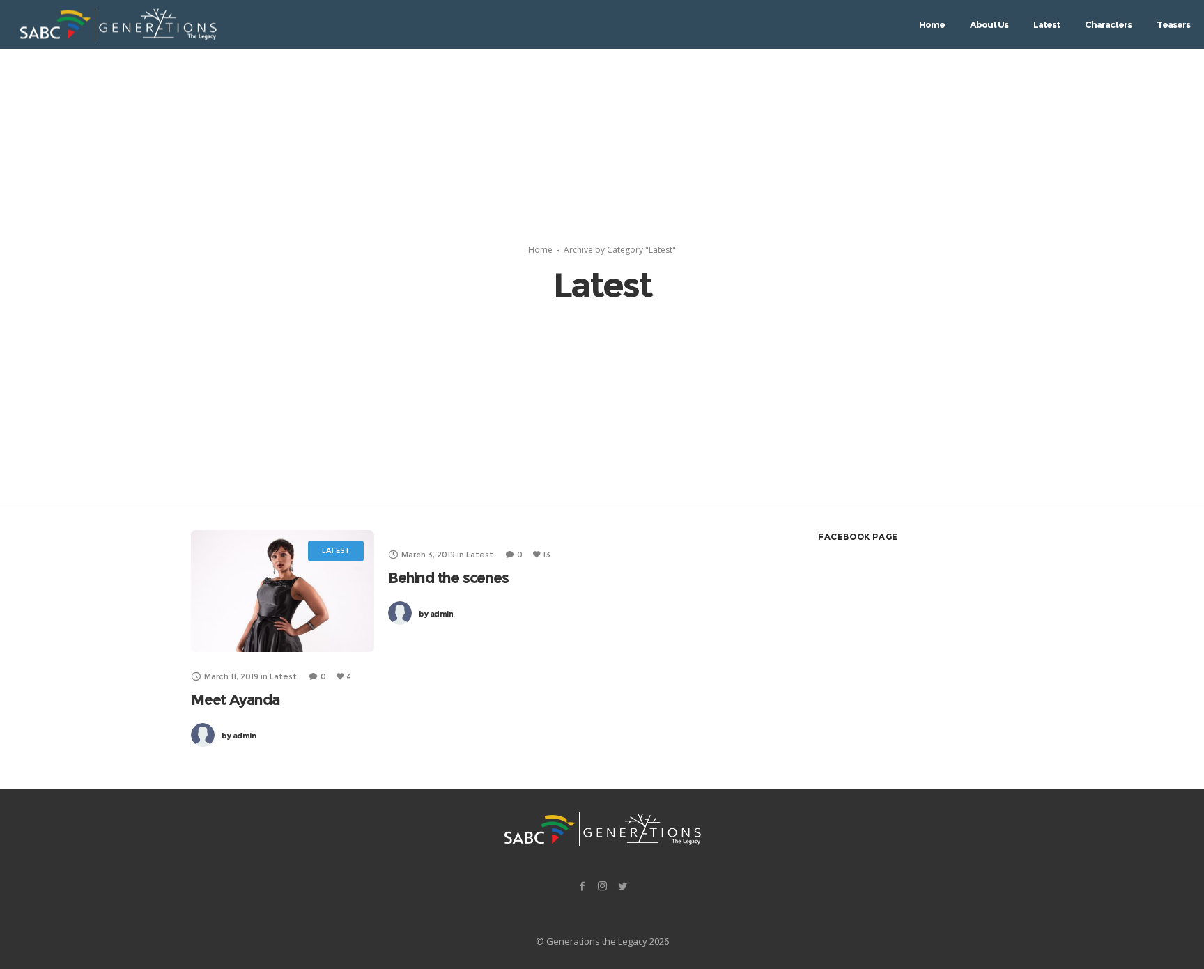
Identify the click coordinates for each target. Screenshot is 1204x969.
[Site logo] (118, 25)
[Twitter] (622, 886)
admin (239, 736)
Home (540, 250)
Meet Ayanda (235, 699)
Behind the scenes (448, 578)
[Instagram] (602, 886)
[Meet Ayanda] (282, 591)
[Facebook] (582, 886)
